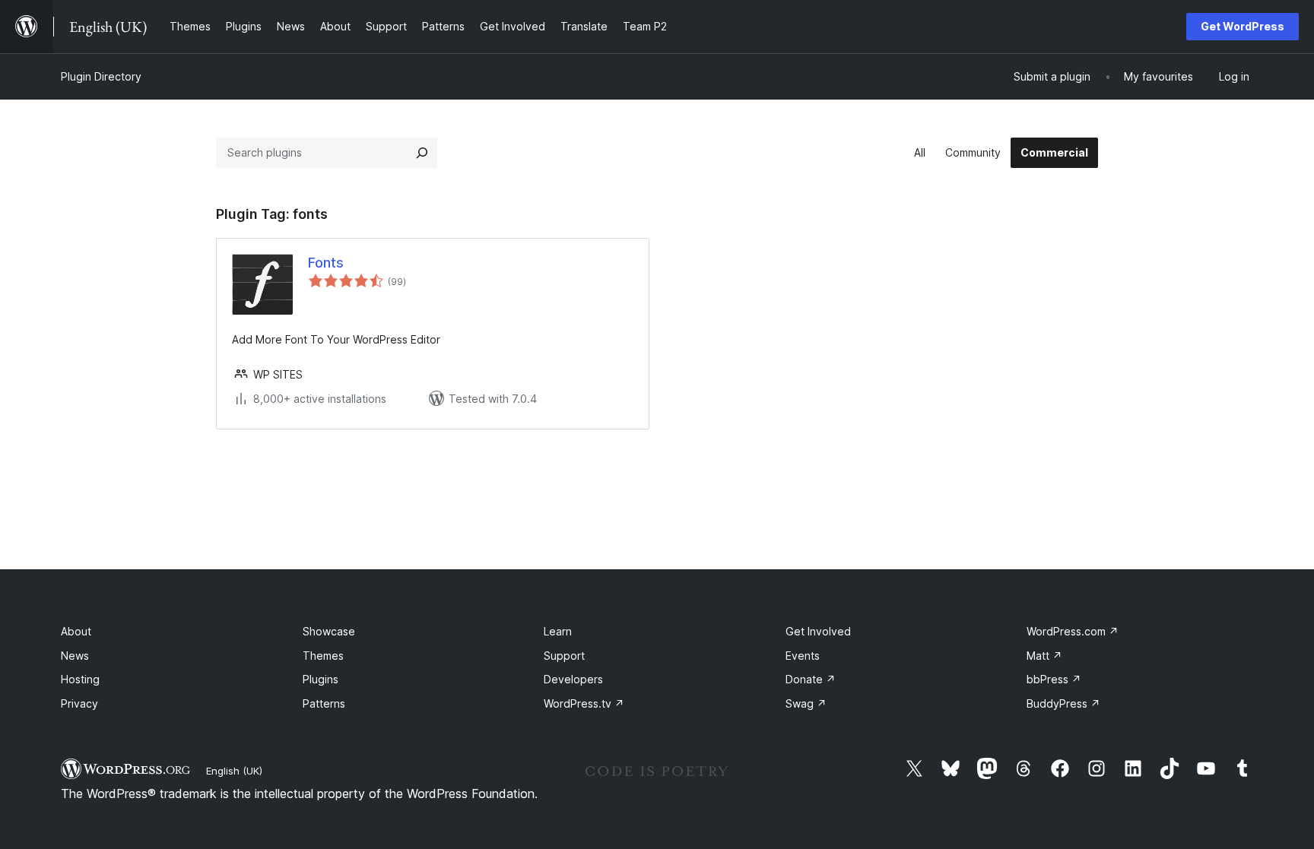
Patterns (324, 703)
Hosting (80, 679)
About (76, 631)
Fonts (326, 263)
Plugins (320, 679)
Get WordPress (1242, 26)
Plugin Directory (101, 76)
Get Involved (818, 631)
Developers (573, 679)
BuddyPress (1063, 703)
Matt (1044, 655)
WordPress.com (1073, 631)
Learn (558, 631)
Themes (323, 655)
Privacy (79, 703)
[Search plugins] (422, 153)
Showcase (329, 631)
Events (803, 655)
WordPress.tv (584, 703)
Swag (806, 703)
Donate (811, 679)
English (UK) (234, 771)
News (75, 655)
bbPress (1054, 679)
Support (564, 655)
